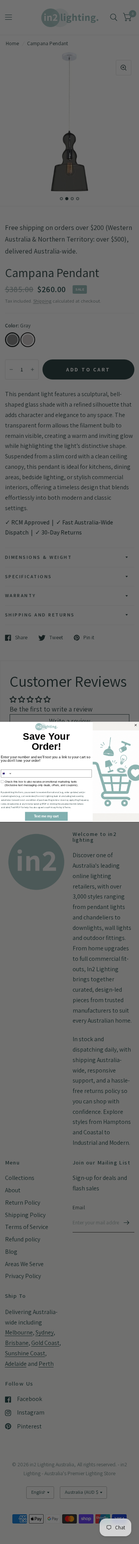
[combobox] (6, 773)
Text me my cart (46, 817)
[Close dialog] (136, 725)
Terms (67, 807)
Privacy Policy (55, 807)
